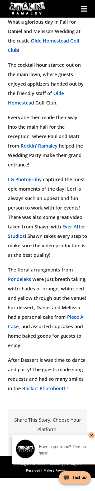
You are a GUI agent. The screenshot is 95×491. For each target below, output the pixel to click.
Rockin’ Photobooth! (45, 388)
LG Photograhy (25, 179)
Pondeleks (19, 279)
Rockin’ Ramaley (40, 146)
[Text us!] (75, 479)
